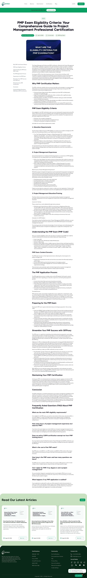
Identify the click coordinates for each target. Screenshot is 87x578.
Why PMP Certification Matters (20, 64)
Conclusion (15, 87)
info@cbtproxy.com (77, 556)
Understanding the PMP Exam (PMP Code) (19, 70)
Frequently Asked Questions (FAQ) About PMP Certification (20, 90)
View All (82, 499)
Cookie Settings (54, 567)
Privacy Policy (54, 560)
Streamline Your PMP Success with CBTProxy (19, 79)
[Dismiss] (84, 570)
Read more (22, 538)
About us (32, 3)
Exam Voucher (40, 3)
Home (25, 3)
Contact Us (81, 3)
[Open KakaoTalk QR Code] (80, 565)
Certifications (49, 3)
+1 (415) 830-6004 (76, 554)
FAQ (52, 558)
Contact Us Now (51, 10)
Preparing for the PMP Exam (19, 76)
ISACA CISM (34, 563)
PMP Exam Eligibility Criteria (19, 67)
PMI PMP (34, 556)
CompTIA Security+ (36, 560)
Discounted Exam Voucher (57, 556)
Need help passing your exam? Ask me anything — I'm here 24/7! (77, 571)
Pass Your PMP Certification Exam (48, 371)
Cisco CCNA (35, 558)
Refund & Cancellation (56, 565)
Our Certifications (55, 554)
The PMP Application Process (19, 73)
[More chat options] (84, 575)
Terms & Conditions (55, 563)
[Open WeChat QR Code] (76, 565)
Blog (56, 3)
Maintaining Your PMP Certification (18, 83)
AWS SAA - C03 (35, 554)
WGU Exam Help (35, 565)
